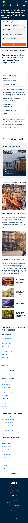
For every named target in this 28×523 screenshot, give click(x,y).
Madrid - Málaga (5, 465)
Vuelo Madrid (10, 50)
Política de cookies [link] (14, 505)
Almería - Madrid (6, 384)
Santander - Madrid (6, 403)
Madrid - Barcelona (6, 454)
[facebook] (11, 518)
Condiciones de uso (14, 500)
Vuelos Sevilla (5, 365)
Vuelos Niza (4, 341)
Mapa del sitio (14, 510)
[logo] (3, 2)
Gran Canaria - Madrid (7, 392)
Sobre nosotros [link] (14, 490)
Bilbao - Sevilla (5, 451)
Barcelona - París (6, 441)
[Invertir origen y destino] (24, 27)
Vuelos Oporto (5, 346)
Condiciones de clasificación (14, 502)
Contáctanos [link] (14, 498)
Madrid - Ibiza (5, 457)
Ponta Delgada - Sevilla (7, 427)
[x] (16, 518)
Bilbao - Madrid (5, 390)
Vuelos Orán (5, 349)
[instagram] (14, 518)
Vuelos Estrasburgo (6, 338)
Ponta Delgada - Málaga (7, 425)
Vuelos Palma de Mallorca (8, 351)
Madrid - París (5, 468)
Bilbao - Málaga (5, 449)
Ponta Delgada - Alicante (8, 416)
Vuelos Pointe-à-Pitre (7, 357)
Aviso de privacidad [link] (14, 508)
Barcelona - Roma (6, 443)
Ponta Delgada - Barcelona (8, 419)
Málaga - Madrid (5, 398)
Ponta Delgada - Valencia (8, 430)
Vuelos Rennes (5, 360)
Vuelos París (4, 354)
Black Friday (14, 495)
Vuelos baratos (14, 493)
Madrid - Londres (6, 460)
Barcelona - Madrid (6, 387)
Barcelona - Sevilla (6, 446)
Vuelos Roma (5, 362)
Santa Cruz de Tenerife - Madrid (9, 401)
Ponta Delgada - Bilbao (7, 422)
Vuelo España (4, 50)
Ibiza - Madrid (5, 395)
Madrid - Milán (5, 462)
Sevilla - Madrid (5, 406)
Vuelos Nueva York (6, 343)
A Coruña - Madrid (6, 382)
